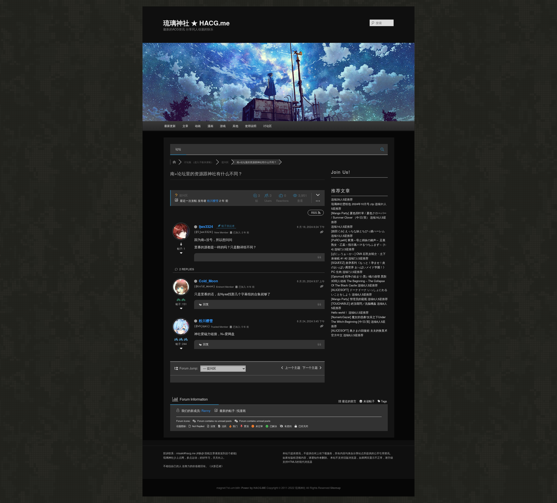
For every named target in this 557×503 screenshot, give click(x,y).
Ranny (205, 410)
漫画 (210, 126)
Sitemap (335, 488)
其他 (235, 126)
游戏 (223, 126)
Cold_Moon (208, 280)
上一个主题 (291, 367)
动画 (198, 126)
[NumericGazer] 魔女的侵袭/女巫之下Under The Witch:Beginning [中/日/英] (358, 319)
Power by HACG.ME (254, 488)
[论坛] (174, 162)
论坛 (178, 149)
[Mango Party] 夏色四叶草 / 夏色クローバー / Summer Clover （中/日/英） (358, 215)
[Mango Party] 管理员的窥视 (349, 299)
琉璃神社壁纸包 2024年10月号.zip (352, 204)
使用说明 (250, 126)
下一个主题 (310, 367)
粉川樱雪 (212, 201)
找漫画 (241, 410)
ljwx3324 (206, 226)
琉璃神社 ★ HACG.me (196, 22)
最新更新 (170, 126)
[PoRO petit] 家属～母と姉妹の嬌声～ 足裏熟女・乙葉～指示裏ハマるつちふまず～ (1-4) (358, 244)
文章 (185, 126)
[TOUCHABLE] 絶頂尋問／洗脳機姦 (353, 303)
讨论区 (267, 126)
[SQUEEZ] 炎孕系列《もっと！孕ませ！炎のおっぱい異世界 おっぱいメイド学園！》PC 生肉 (358, 267)
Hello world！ (339, 312)
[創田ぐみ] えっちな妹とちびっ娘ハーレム (358, 231)
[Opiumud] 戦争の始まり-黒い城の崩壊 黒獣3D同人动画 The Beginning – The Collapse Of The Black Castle (358, 280)
